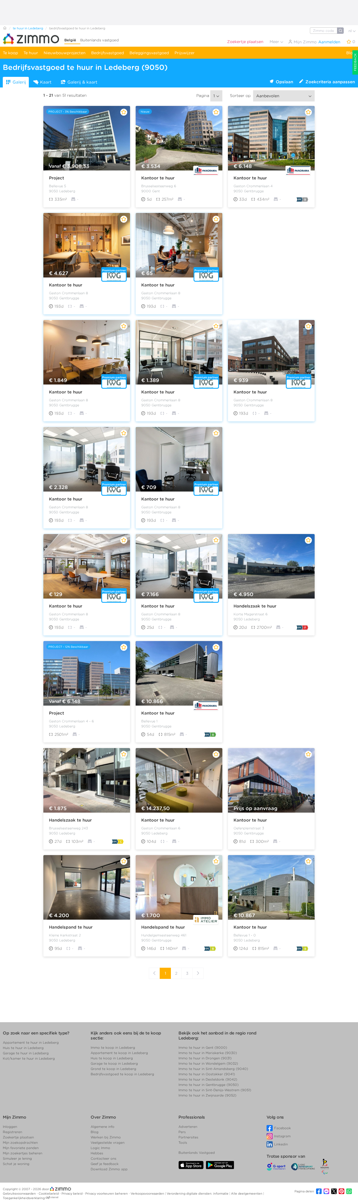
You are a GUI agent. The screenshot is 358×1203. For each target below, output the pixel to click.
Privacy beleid (72, 1193)
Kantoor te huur (158, 178)
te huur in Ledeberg (28, 28)
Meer (275, 41)
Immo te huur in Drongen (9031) (205, 1058)
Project (56, 178)
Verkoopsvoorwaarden (148, 1193)
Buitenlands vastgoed (99, 40)
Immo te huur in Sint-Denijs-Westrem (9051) (214, 1090)
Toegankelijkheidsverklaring (24, 1198)
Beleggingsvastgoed (149, 53)
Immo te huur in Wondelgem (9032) (208, 1063)
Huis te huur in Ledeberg (23, 1048)
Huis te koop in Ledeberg (112, 1058)
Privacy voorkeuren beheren (107, 1193)
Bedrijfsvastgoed (107, 53)
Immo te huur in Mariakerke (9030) (207, 1053)
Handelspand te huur (71, 927)
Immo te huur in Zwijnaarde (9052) (207, 1095)
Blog (350, 53)
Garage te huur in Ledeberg (26, 1053)
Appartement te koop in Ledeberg (119, 1053)
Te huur (30, 53)
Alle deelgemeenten (247, 1193)
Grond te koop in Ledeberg (113, 1069)
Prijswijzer (185, 53)
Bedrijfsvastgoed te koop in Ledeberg (122, 1074)
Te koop (10, 53)
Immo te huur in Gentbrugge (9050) (208, 1085)
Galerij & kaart (82, 82)
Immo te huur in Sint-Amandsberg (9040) (213, 1069)
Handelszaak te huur (255, 606)
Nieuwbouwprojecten (65, 53)
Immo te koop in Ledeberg (113, 1047)
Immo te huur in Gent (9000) (202, 1047)
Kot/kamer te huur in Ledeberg (29, 1058)
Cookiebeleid (49, 1193)
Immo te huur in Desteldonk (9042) (207, 1079)
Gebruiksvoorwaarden (20, 1193)
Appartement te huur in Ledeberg (31, 1042)
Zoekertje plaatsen (245, 41)
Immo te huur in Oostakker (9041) (206, 1074)
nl (350, 31)
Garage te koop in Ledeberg (114, 1063)
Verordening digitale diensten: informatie (198, 1193)
